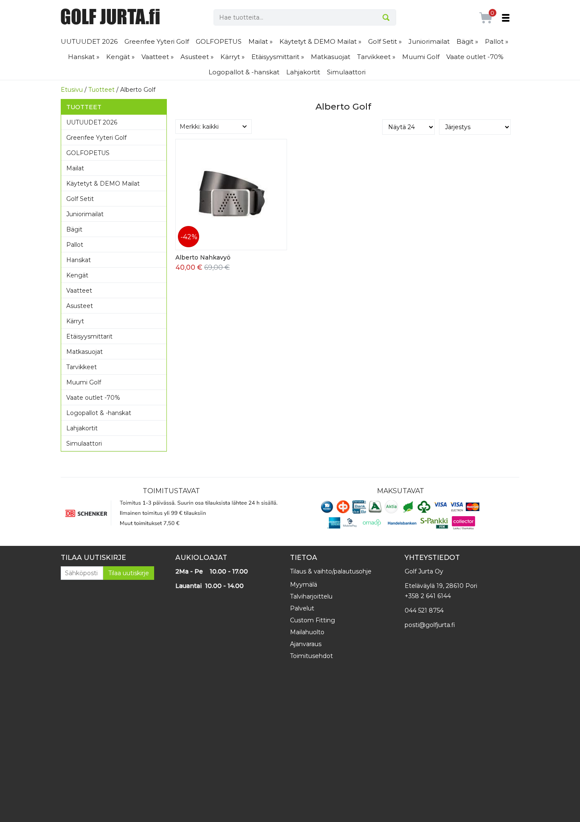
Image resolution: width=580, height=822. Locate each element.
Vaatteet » (157, 57)
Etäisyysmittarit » (277, 57)
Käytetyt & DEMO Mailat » (320, 41)
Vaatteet (79, 290)
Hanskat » (83, 57)
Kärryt (75, 321)
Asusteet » (197, 57)
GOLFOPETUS (219, 41)
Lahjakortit (303, 72)
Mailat (75, 168)
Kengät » (120, 57)
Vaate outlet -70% (475, 57)
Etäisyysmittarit (89, 336)
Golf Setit (80, 199)
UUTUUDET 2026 (89, 41)
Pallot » (496, 41)
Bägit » (467, 41)
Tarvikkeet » (376, 57)
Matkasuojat (330, 57)
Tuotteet (101, 89)
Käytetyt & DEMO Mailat (103, 183)
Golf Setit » (385, 41)
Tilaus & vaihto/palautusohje (331, 571)
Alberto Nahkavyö (203, 257)
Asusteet (79, 306)
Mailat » (260, 41)
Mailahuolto (307, 632)
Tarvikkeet (81, 367)
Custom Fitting (312, 620)
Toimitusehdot (311, 656)
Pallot (74, 245)
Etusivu (72, 89)
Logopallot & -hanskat (243, 72)
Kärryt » (232, 57)
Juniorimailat (429, 41)
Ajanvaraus (305, 644)
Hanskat (78, 260)
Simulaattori (346, 72)
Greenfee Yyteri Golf (156, 41)
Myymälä (303, 584)
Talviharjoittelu (311, 596)
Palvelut (302, 608)
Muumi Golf (420, 57)
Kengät (77, 275)
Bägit (74, 229)
